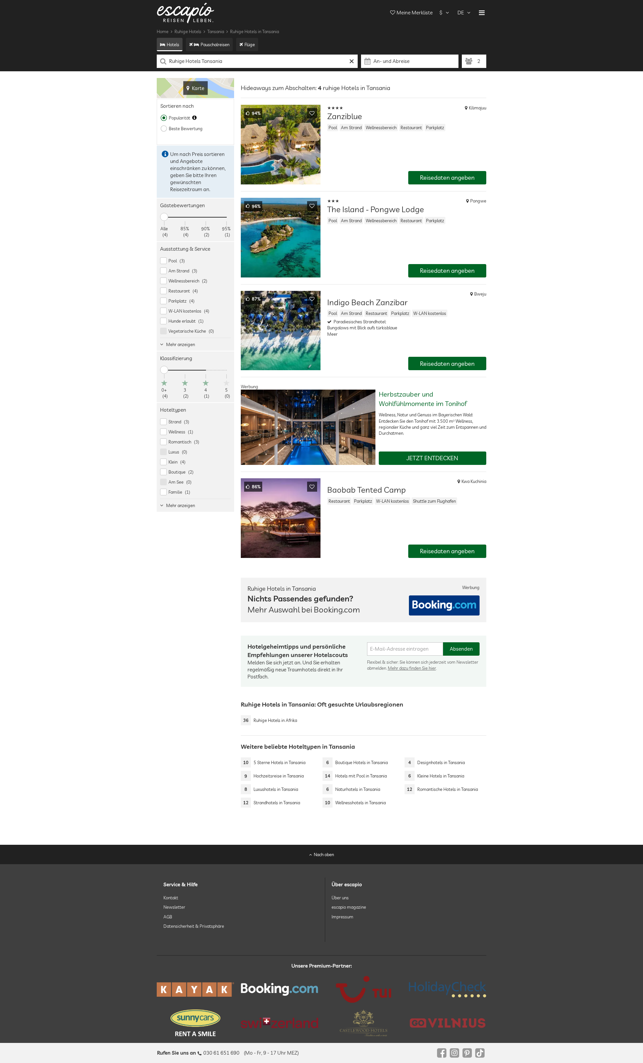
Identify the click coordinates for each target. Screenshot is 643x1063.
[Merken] (312, 113)
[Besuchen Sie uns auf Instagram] (454, 1053)
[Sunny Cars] (195, 1022)
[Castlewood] (363, 1022)
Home (162, 31)
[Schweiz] (279, 1022)
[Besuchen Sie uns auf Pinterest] (467, 1053)
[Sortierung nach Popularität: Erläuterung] (194, 117)
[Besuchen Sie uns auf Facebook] (441, 1053)
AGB (167, 916)
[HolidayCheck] (447, 989)
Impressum (342, 916)
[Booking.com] (279, 989)
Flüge (249, 44)
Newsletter (174, 907)
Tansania (215, 31)
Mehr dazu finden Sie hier (412, 668)
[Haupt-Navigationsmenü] (481, 12)
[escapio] (185, 12)
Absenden (461, 649)
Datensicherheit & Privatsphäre (193, 926)
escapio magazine (349, 907)
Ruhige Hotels (187, 31)
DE (460, 12)
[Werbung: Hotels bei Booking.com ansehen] (444, 605)
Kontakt (170, 897)
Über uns (340, 897)
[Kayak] (195, 989)
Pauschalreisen (215, 44)
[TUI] (363, 989)
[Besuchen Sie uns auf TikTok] (480, 1053)
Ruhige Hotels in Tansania (254, 31)
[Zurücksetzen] (352, 61)
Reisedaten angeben (447, 177)
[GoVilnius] (447, 1023)
